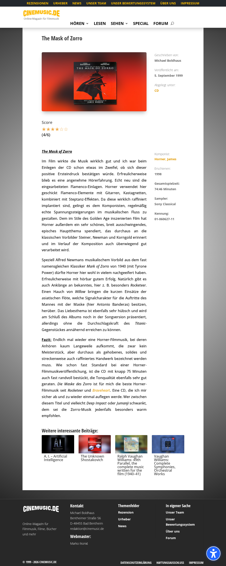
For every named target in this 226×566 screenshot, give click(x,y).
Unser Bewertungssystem (133, 3)
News (76, 3)
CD (156, 90)
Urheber (60, 3)
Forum (160, 24)
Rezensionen (37, 3)
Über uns (168, 3)
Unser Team (96, 3)
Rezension (126, 512)
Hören (77, 24)
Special (141, 24)
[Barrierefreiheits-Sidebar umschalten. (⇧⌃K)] (213, 553)
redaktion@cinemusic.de (87, 529)
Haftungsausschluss (170, 563)
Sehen (117, 24)
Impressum (190, 3)
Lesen (100, 24)
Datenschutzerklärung (136, 563)
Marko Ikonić (79, 543)
